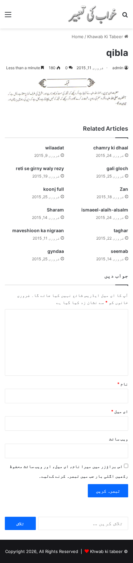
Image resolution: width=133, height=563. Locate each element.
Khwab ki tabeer (106, 551)
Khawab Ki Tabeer (105, 36)
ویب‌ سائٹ (118, 438)
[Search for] (125, 16)
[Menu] (8, 16)
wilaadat (54, 147)
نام (122, 383)
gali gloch (117, 168)
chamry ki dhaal (110, 147)
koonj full (53, 189)
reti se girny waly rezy (40, 168)
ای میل (119, 411)
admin (117, 67)
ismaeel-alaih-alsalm (104, 209)
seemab (119, 251)
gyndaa (55, 251)
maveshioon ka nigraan (38, 230)
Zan (124, 189)
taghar (121, 230)
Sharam (55, 209)
